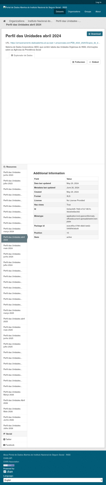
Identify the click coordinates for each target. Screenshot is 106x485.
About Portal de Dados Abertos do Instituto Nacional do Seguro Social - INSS (36, 454)
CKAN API (7, 458)
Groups (88, 11)
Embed (95, 62)
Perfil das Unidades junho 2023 (11, 173)
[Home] (4, 21)
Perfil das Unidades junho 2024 (11, 255)
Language (8, 475)
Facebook (9, 445)
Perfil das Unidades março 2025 (11, 311)
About (98, 11)
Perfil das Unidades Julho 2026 (11, 427)
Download (96, 33)
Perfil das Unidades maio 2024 (11, 247)
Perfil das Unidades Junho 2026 (11, 418)
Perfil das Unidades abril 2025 (14, 320)
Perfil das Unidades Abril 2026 (14, 401)
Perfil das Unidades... (12, 189)
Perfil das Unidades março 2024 (11, 230)
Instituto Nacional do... (40, 21)
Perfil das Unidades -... (68, 21)
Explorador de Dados (22, 55)
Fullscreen (80, 62)
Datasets (60, 11)
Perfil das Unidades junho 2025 (11, 337)
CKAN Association (11, 461)
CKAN (8, 471)
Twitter (8, 439)
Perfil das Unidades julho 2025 (11, 345)
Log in (98, 2)
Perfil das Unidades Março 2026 (11, 393)
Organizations (74, 11)
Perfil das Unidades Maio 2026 (11, 410)
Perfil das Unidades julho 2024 (11, 263)
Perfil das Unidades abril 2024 (23, 24)
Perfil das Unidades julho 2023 (11, 182)
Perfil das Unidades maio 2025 (11, 328)
